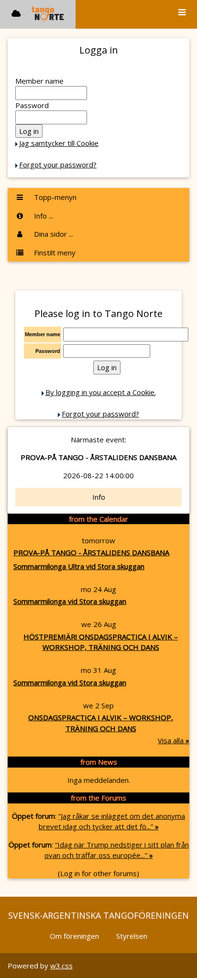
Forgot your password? (58, 164)
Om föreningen (74, 936)
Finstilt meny (54, 252)
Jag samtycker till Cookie (58, 143)
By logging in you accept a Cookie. (100, 392)
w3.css (61, 965)
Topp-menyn (54, 197)
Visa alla (173, 740)
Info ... (42, 215)
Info (98, 497)
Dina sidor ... (52, 234)
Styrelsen (131, 936)
